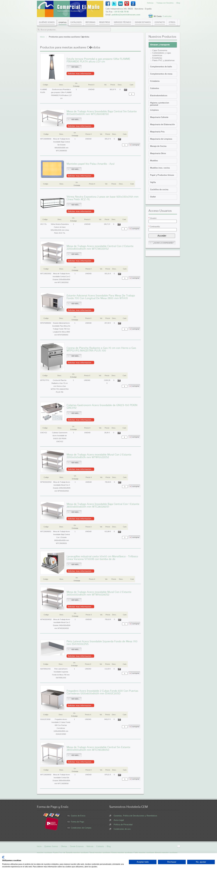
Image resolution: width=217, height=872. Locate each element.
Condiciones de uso (122, 829)
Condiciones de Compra (81, 828)
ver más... (75, 67)
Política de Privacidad (123, 824)
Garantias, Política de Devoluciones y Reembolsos (135, 816)
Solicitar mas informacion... (80, 73)
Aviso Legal (119, 820)
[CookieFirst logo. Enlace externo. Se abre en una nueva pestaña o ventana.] (3, 857)
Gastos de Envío (78, 816)
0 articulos (167, 16)
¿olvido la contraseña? (163, 243)
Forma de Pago (77, 822)
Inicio (42, 37)
